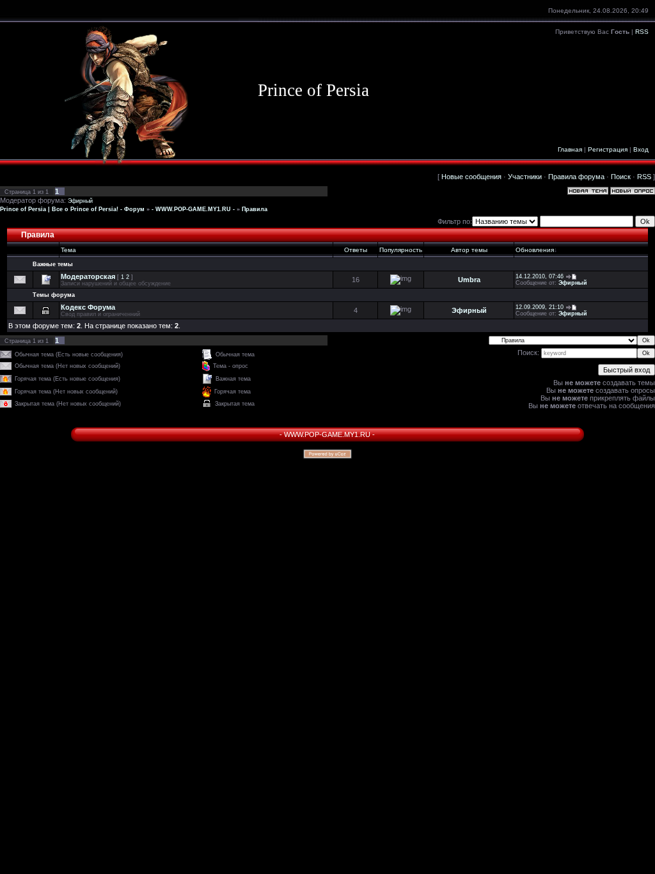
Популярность (400, 249)
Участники (525, 176)
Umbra (469, 279)
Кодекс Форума (88, 307)
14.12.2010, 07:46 (540, 276)
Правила (254, 209)
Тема (68, 249)
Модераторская (88, 276)
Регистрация (607, 149)
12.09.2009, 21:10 (540, 307)
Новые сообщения (471, 176)
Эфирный (80, 201)
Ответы (355, 249)
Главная (570, 149)
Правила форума (576, 176)
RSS (642, 31)
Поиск (621, 176)
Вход (641, 149)
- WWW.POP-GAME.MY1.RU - (193, 209)
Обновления (535, 249)
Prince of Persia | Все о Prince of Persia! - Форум (72, 209)
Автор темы (469, 249)
